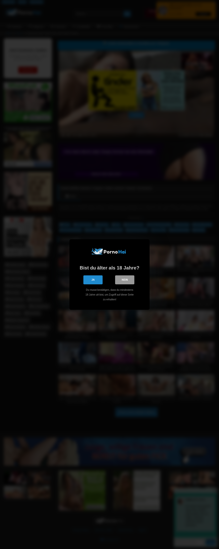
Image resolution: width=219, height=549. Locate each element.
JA (93, 279)
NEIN (125, 279)
